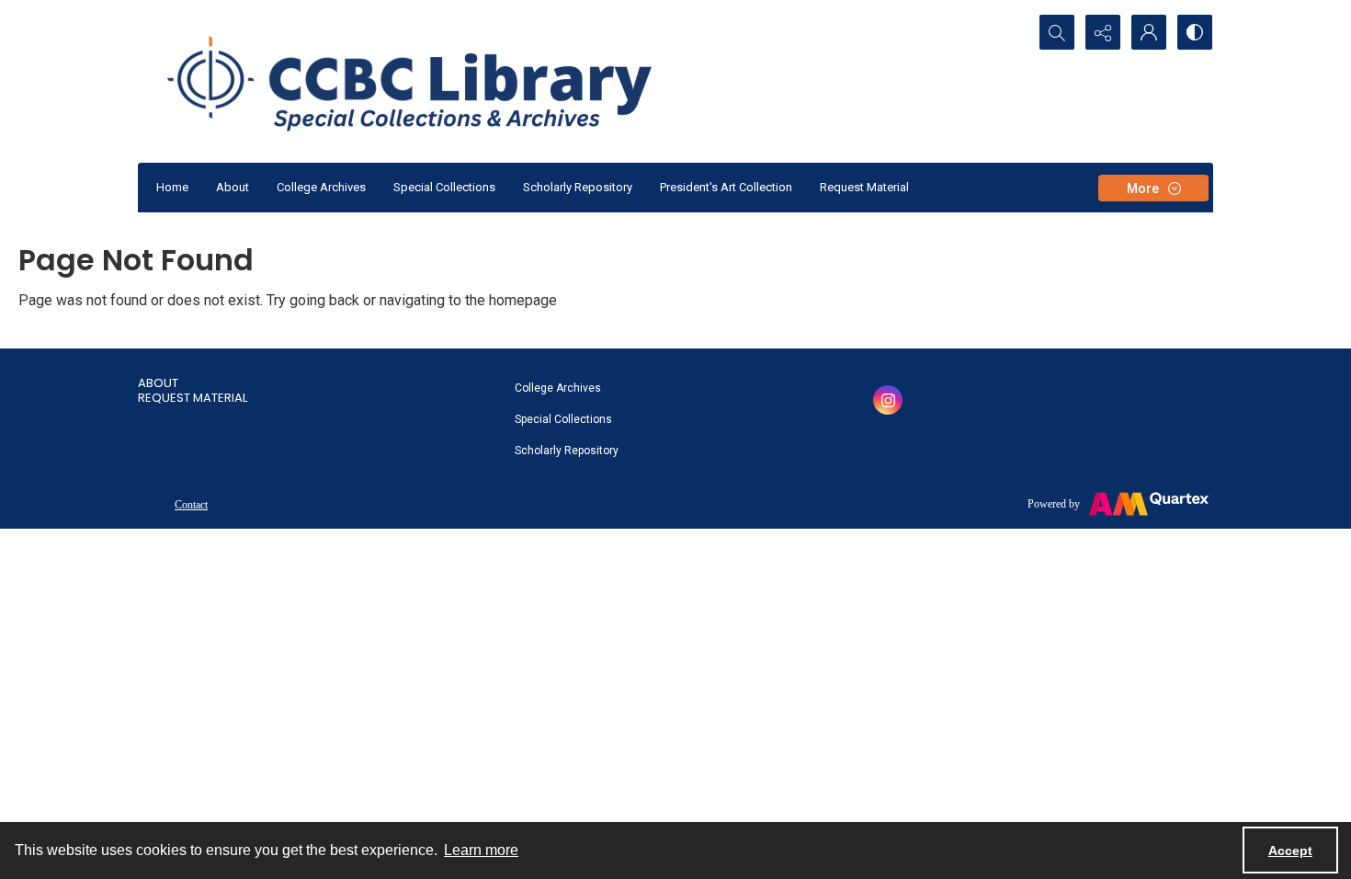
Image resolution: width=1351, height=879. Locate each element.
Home (172, 187)
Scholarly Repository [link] (567, 450)
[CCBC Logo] (431, 81)
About (232, 187)
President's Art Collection (726, 187)
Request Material (864, 187)
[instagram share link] (888, 400)
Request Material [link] (192, 397)
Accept (1290, 850)
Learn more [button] (481, 850)
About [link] (158, 383)
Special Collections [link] (563, 419)
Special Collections (444, 187)
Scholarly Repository (577, 187)
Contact (191, 504)
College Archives (321, 187)
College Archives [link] (558, 388)
